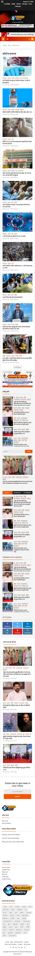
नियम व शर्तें (4, 821)
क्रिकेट (13, 909)
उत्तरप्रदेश (17, 907)
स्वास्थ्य (30, 4)
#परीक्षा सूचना (18, 6)
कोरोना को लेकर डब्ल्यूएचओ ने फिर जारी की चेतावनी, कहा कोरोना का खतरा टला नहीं (16, 328)
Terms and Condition (11, 944)
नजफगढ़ (5, 907)
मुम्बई (16, 927)
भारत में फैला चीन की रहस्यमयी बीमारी (12, 297)
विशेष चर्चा (4, 874)
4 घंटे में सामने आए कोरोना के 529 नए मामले (14, 236)
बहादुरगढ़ (19, 429)
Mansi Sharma (14, 114)
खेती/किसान (19, 909)
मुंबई (27, 409)
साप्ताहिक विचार (6, 870)
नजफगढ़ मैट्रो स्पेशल (24, 407)
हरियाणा (26, 429)
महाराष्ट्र (10, 927)
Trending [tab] (28, 492)
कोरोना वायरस (5, 109)
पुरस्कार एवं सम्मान (23, 498)
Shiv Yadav (14, 678)
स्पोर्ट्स (23, 429)
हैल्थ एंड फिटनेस (20, 170)
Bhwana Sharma (15, 84)
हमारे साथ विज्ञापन (6, 823)
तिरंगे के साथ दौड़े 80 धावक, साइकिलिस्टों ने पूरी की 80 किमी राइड (21, 436)
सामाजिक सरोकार (6, 879)
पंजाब (4, 924)
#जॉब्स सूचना (25, 4)
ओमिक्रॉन (4, 355)
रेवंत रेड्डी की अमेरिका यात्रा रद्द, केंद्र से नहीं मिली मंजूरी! (16, 479)
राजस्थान (5, 930)
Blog (11, 942)
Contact (26, 942)
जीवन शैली (5, 915)
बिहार (28, 924)
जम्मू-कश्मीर (28, 912)
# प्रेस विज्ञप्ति (7, 4)
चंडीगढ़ (10, 912)
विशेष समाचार (19, 930)
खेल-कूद (17, 496)
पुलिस (20, 409)
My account (27, 944)
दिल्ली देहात (5, 918)
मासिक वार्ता (5, 872)
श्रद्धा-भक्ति (10, 933)
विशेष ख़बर (27, 930)
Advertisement (18, 942)
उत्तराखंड (24, 907)
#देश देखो (18, 4)
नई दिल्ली (12, 109)
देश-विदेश (12, 324)
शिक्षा (4, 933)
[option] (17, 401)
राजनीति (21, 927)
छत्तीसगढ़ (22, 912)
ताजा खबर (9, 109)
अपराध (10, 907)
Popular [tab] (17, 492)
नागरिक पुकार (5, 877)
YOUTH (15, 427)
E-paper (20, 944)
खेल (14, 496)
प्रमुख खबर (22, 109)
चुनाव (16, 912)
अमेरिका (15, 407)
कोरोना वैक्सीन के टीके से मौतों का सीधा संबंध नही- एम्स (17, 112)
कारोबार (30, 907)
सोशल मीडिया (18, 933)
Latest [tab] (7, 492)
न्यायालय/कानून (16, 399)
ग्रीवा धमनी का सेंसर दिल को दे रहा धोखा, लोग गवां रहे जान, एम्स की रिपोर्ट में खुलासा (17, 174)
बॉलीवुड (4, 927)
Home (7, 942)
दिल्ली (12, 202)
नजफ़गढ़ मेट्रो (17, 109)
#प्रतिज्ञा (13, 4)
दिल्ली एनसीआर (25, 915)
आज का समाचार (6, 867)
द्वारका (18, 918)
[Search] (29, 39)
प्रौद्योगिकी (27, 419)
